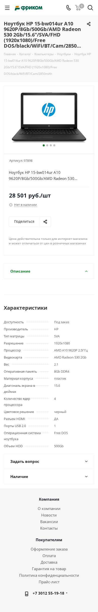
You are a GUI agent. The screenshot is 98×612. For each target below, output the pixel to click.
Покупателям (49, 539)
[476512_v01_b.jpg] (49, 117)
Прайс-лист (49, 581)
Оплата (49, 555)
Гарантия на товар (49, 568)
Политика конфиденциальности (49, 575)
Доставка (49, 562)
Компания (49, 499)
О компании (49, 508)
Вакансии (49, 521)
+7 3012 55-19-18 (48, 593)
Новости (49, 515)
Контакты (49, 528)
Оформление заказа (49, 549)
